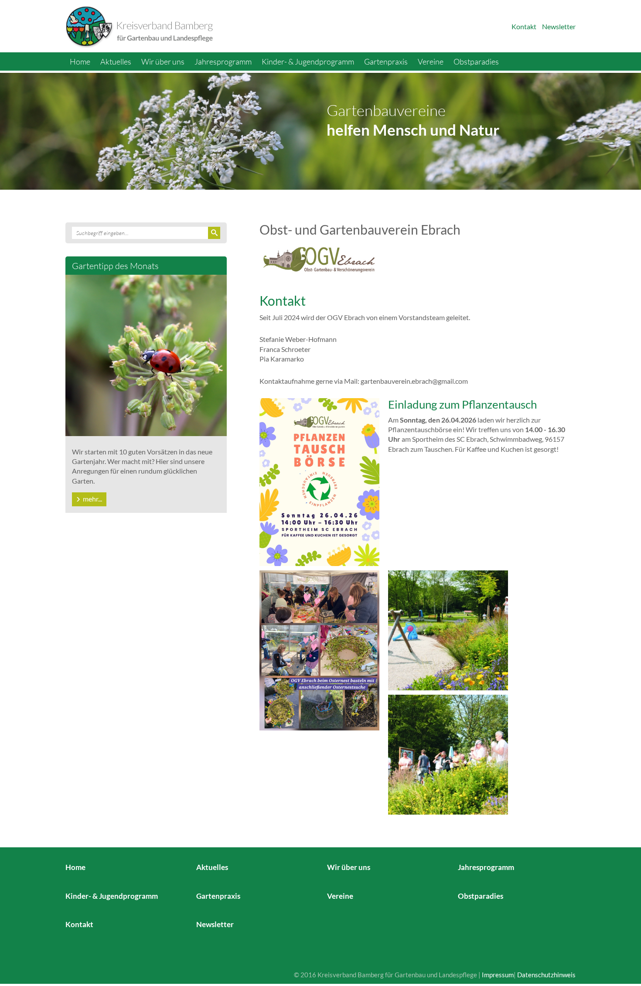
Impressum (498, 975)
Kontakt (523, 26)
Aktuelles (115, 61)
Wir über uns (162, 61)
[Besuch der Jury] (448, 753)
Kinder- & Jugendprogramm (308, 61)
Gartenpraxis (386, 61)
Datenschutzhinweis (546, 975)
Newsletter (559, 26)
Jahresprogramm (223, 61)
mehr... (92, 499)
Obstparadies (476, 61)
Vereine (430, 61)
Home (80, 61)
